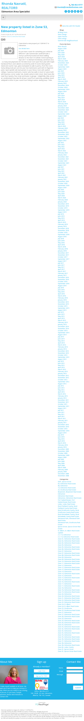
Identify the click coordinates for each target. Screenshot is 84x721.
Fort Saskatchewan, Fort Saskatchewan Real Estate (67, 501)
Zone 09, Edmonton (65, 557)
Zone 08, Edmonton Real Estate (69, 555)
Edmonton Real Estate (65, 496)
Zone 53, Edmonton (65, 631)
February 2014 (63, 347)
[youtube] (74, 11)
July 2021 (61, 167)
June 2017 (61, 265)
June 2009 (61, 461)
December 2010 (63, 425)
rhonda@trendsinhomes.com (69, 7)
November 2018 (63, 230)
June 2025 (61, 73)
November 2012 (63, 377)
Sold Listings (62, 38)
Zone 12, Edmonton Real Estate (69, 567)
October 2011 (62, 404)
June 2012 (61, 388)
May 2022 (61, 147)
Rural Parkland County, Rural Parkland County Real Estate (67, 507)
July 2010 (61, 435)
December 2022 (63, 132)
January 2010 (62, 447)
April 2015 (61, 318)
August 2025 (62, 69)
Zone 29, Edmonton (65, 618)
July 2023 (61, 118)
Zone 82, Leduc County (66, 647)
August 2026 (62, 48)
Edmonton (61, 494)
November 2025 (63, 63)
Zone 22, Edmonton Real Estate (69, 600)
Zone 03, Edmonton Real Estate (69, 543)
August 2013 (62, 359)
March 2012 (62, 394)
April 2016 (61, 294)
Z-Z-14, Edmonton (64, 535)
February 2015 (63, 322)
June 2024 (61, 95)
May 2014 (61, 341)
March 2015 (62, 320)
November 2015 (63, 304)
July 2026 (61, 50)
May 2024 (61, 97)
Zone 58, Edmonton (65, 643)
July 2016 (61, 288)
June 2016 (61, 290)
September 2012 (63, 382)
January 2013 (62, 373)
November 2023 (63, 110)
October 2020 (62, 183)
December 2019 (63, 204)
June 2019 (61, 216)
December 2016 (63, 277)
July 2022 (61, 142)
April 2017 (61, 269)
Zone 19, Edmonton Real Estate (69, 592)
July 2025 (61, 71)
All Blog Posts (62, 32)
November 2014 (63, 328)
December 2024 (63, 85)
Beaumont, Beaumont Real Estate (69, 492)
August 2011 (62, 408)
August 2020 (62, 187)
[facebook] (65, 11)
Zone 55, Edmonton (65, 635)
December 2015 (63, 302)
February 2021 (63, 177)
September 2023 (63, 114)
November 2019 (63, 206)
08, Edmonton (63, 486)
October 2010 (62, 429)
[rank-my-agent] (80, 11)
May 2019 (61, 218)
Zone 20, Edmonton (65, 594)
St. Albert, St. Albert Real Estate (69, 531)
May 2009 (61, 463)
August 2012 (62, 384)
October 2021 (62, 161)
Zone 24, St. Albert (64, 604)
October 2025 (62, 65)
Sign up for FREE (41, 676)
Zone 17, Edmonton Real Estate (69, 586)
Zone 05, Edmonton (65, 545)
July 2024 (61, 93)
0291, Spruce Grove (64, 482)
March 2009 (62, 467)
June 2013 (61, 363)
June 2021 (61, 169)
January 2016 (62, 300)
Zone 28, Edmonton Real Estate (69, 616)
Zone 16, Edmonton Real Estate (69, 582)
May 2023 (61, 122)
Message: (60, 674)
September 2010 (63, 431)
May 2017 (61, 267)
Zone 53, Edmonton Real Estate (16, 36)
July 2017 (61, 263)
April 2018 (61, 245)
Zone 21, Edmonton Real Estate (69, 598)
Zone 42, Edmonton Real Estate (69, 629)
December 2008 (63, 474)
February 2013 (63, 371)
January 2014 (62, 349)
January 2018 (62, 251)
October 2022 (62, 136)
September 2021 (63, 163)
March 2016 (62, 296)
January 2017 (62, 275)
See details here (24, 48)
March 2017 (62, 271)
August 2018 (62, 236)
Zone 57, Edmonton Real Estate (69, 641)
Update (60, 533)
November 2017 (63, 255)
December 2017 (63, 253)
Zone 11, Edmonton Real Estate (69, 563)
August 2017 (62, 261)
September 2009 (63, 455)
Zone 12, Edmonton (65, 565)
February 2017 (63, 273)
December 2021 (63, 157)
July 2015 (61, 312)
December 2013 (63, 351)
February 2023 (63, 128)
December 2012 (63, 375)
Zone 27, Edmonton (65, 612)
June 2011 (61, 412)
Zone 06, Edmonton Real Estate (69, 549)
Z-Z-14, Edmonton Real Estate (68, 537)
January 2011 (62, 422)
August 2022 (62, 140)
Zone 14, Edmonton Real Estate (69, 574)
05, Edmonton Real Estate (67, 484)
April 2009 (61, 465)
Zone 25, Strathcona (65, 608)
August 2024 (62, 91)
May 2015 (61, 316)
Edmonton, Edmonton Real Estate (69, 498)
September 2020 (63, 185)
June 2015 (61, 314)
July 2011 (61, 410)
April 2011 (61, 416)
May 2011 (61, 414)
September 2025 (63, 67)
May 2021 (61, 171)
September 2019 (63, 210)
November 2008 (63, 476)
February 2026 (63, 61)
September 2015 (63, 308)
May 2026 (61, 55)
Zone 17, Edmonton (65, 584)
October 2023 (62, 112)
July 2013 (61, 361)
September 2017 (63, 259)
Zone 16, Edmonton (65, 580)
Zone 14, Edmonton (65, 571)
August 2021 (62, 165)
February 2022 (63, 153)
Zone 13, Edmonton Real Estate (69, 569)
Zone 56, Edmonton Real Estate (69, 639)
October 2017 (62, 257)
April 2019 (61, 220)
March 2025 (62, 79)
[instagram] (77, 11)
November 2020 (63, 181)
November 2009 (63, 451)
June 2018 (61, 241)
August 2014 (62, 335)
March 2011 (62, 418)
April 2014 (61, 343)
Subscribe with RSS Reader (71, 26)
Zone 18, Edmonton (65, 588)
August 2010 (62, 433)
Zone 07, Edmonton (65, 551)
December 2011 (63, 400)
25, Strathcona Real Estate (67, 490)
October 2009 (62, 453)
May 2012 (61, 390)
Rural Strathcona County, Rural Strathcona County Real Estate (68, 511)
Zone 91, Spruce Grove (65, 649)
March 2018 (62, 247)
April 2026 (61, 57)
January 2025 (62, 83)
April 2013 (61, 367)
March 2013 (62, 369)
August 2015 (62, 310)
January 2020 (62, 202)
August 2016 (62, 286)
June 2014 (61, 339)
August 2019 (62, 212)
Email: (61, 671)
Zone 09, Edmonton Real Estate (69, 559)
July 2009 (61, 459)
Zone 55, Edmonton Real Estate (69, 637)
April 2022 (61, 149)
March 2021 (62, 175)
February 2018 (63, 249)
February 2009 (63, 469)
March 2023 (62, 126)
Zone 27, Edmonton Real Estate (69, 614)
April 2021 (61, 173)
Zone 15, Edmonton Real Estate (69, 578)
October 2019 (62, 208)
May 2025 (61, 75)
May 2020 (61, 194)
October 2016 (62, 281)
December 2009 (63, 449)
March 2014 (62, 345)
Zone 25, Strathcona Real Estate (69, 610)
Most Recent (62, 46)
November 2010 (63, 427)
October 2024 (62, 87)
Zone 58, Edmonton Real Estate (69, 645)
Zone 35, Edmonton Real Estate (69, 627)
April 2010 (61, 441)
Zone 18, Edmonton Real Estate (69, 590)
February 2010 (63, 445)
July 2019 (61, 214)
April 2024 (61, 100)
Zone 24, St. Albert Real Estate (68, 606)
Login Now (41, 671)
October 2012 (62, 380)
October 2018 (62, 232)
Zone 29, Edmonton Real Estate (69, 621)
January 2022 (62, 155)
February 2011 (63, 420)
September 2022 (63, 138)
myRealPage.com (42, 704)
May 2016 (61, 292)
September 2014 (63, 333)
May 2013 (61, 365)
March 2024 (62, 102)
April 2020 (61, 196)
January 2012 (62, 398)
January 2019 (62, 226)
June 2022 (61, 144)
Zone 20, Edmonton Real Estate (69, 596)
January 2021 (62, 179)
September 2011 (63, 406)
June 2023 (61, 120)
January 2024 (62, 106)
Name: (61, 668)
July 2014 (61, 337)
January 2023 (62, 130)
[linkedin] (71, 11)
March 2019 (62, 222)
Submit (78, 688)
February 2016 (63, 298)
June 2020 (61, 191)
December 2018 (63, 228)
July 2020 (61, 189)
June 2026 (61, 53)
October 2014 (62, 330)
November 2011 (63, 402)
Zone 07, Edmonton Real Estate (69, 553)
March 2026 (62, 59)
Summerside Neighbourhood (68, 40)
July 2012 (61, 386)
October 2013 (62, 355)
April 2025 (61, 77)
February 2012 (63, 396)
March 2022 (62, 151)
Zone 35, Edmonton (65, 625)
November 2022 (63, 134)
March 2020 (62, 198)
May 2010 (61, 439)
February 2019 (63, 224)
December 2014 (63, 326)
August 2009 (62, 457)
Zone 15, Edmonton (65, 576)
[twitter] (68, 11)
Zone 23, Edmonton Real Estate (69, 602)
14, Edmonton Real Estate (67, 488)
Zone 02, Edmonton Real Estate (69, 541)
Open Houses (62, 36)
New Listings (62, 34)
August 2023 (62, 116)
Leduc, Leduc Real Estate (66, 504)
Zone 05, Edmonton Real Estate (69, 547)
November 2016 (63, 279)
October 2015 (62, 306)
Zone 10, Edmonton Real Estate (69, 561)
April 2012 (61, 392)
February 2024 (63, 104)
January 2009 (62, 472)
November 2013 (63, 353)
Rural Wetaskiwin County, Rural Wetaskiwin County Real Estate (68, 515)
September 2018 (63, 234)
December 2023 (63, 108)
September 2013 (63, 357)
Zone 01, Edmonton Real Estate (69, 539)
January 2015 (62, 324)
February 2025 (63, 81)
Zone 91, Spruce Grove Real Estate (70, 651)
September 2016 (63, 283)
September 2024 (63, 89)
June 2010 (61, 437)
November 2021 (63, 159)
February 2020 (63, 200)
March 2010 (62, 443)
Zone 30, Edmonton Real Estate (69, 623)
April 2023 (61, 124)
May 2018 (61, 243)
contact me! (4, 696)
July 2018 (61, 239)
